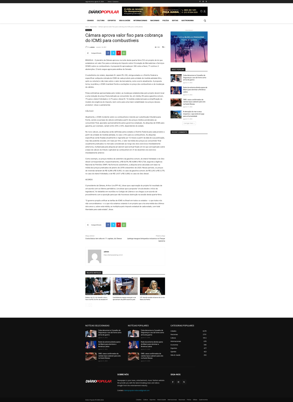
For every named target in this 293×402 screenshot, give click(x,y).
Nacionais (93, 27)
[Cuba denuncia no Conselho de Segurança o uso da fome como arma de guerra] (176, 78)
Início (87, 27)
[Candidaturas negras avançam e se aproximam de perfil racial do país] (125, 286)
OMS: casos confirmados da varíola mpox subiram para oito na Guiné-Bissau (194, 102)
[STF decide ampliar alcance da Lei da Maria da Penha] (152, 286)
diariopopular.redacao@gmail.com (136, 390)
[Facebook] (200, 1)
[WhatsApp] (124, 53)
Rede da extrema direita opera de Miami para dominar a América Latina (195, 90)
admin (92, 47)
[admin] (86, 47)
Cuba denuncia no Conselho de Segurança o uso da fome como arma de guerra (194, 77)
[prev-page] (86, 305)
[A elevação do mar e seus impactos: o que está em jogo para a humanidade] (176, 114)
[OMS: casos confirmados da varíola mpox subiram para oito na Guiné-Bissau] (176, 102)
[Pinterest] (118, 53)
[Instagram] (203, 1)
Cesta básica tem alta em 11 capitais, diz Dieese (103, 239)
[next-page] (90, 305)
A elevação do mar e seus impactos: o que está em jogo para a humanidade (193, 114)
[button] (205, 20)
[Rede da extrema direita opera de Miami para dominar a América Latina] (176, 90)
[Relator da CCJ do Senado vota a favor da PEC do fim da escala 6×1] (97, 286)
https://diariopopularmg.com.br (113, 255)
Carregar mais (188, 123)
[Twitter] (206, 1)
